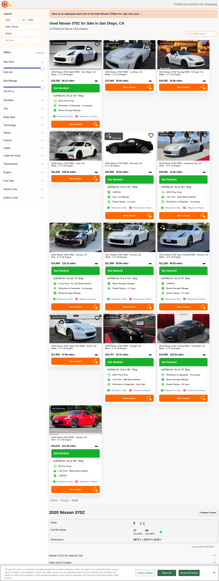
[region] (109, 573)
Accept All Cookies (189, 573)
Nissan (64, 500)
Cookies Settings (145, 573)
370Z (75, 500)
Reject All (166, 573)
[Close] (214, 572)
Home (53, 500)
